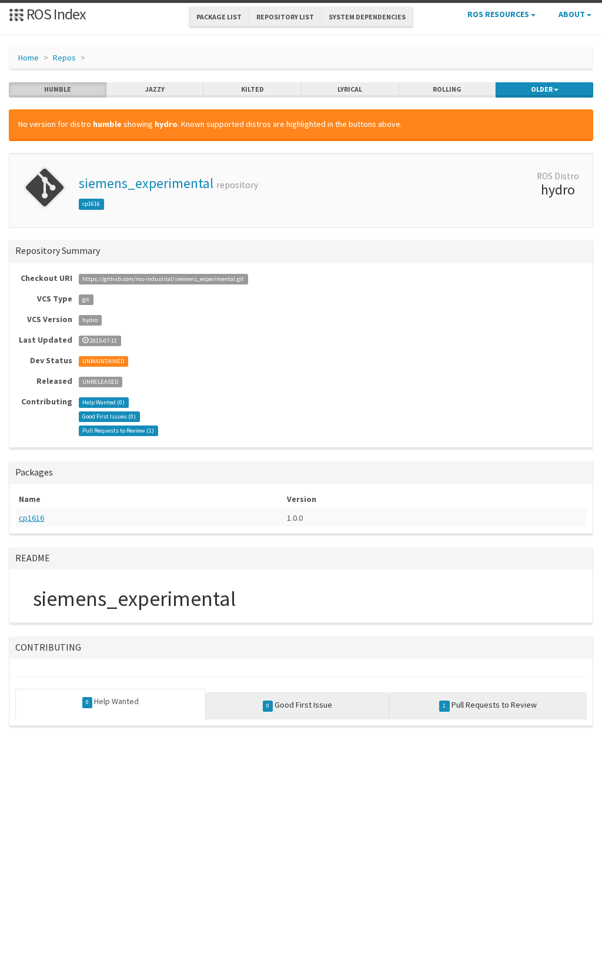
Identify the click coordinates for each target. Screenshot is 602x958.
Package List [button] (219, 16)
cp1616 (91, 203)
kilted (252, 89)
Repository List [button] (285, 16)
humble (57, 89)
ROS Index (55, 14)
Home (28, 57)
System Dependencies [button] (367, 16)
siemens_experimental (146, 183)
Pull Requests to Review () (118, 430)
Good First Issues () (109, 416)
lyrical (349, 89)
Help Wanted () (103, 402)
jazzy (155, 89)
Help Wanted (112, 701)
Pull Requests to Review (489, 704)
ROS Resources (499, 14)
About (572, 14)
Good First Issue (299, 704)
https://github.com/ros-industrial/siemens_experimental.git (163, 279)
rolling (447, 89)
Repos (64, 57)
